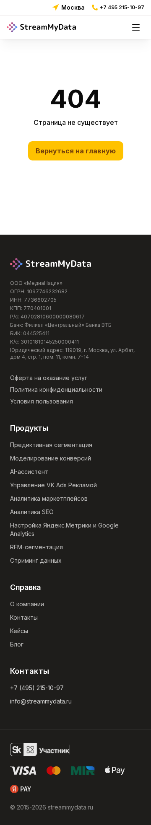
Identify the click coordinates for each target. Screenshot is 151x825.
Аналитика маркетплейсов (49, 498)
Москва (73, 7)
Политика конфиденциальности (56, 389)
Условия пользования (41, 401)
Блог (16, 644)
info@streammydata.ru (41, 701)
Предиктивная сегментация (51, 444)
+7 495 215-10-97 (122, 7)
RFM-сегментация (36, 547)
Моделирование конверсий (50, 458)
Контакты (24, 617)
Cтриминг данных (36, 560)
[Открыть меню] (136, 27)
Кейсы (19, 630)
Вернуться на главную (76, 151)
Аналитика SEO (32, 511)
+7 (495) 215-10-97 (37, 687)
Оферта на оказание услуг (48, 377)
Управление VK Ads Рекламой (53, 485)
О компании (27, 604)
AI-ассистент (29, 471)
